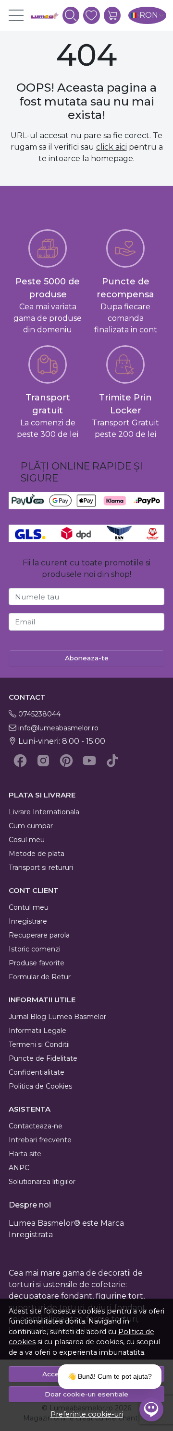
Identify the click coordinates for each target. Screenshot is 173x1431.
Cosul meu (27, 839)
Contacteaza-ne (35, 1126)
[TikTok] (112, 760)
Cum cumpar (31, 825)
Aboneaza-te (87, 658)
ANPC (19, 1167)
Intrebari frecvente (40, 1140)
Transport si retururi (41, 867)
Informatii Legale (37, 1030)
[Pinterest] (66, 760)
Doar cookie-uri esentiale (86, 1394)
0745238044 (39, 714)
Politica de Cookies (40, 1086)
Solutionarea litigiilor (42, 1181)
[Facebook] (20, 760)
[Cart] (112, 15)
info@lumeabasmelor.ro (58, 728)
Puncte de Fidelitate (43, 1058)
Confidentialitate (36, 1072)
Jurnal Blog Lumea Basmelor (57, 1016)
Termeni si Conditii (39, 1044)
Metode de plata (36, 853)
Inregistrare (28, 921)
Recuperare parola (39, 935)
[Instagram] (43, 760)
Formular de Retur (40, 977)
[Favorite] (91, 15)
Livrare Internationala (44, 812)
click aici (111, 147)
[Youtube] (89, 760)
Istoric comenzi (35, 949)
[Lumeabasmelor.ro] (41, 15)
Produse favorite (36, 963)
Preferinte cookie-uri (86, 1414)
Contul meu (29, 907)
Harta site (25, 1153)
